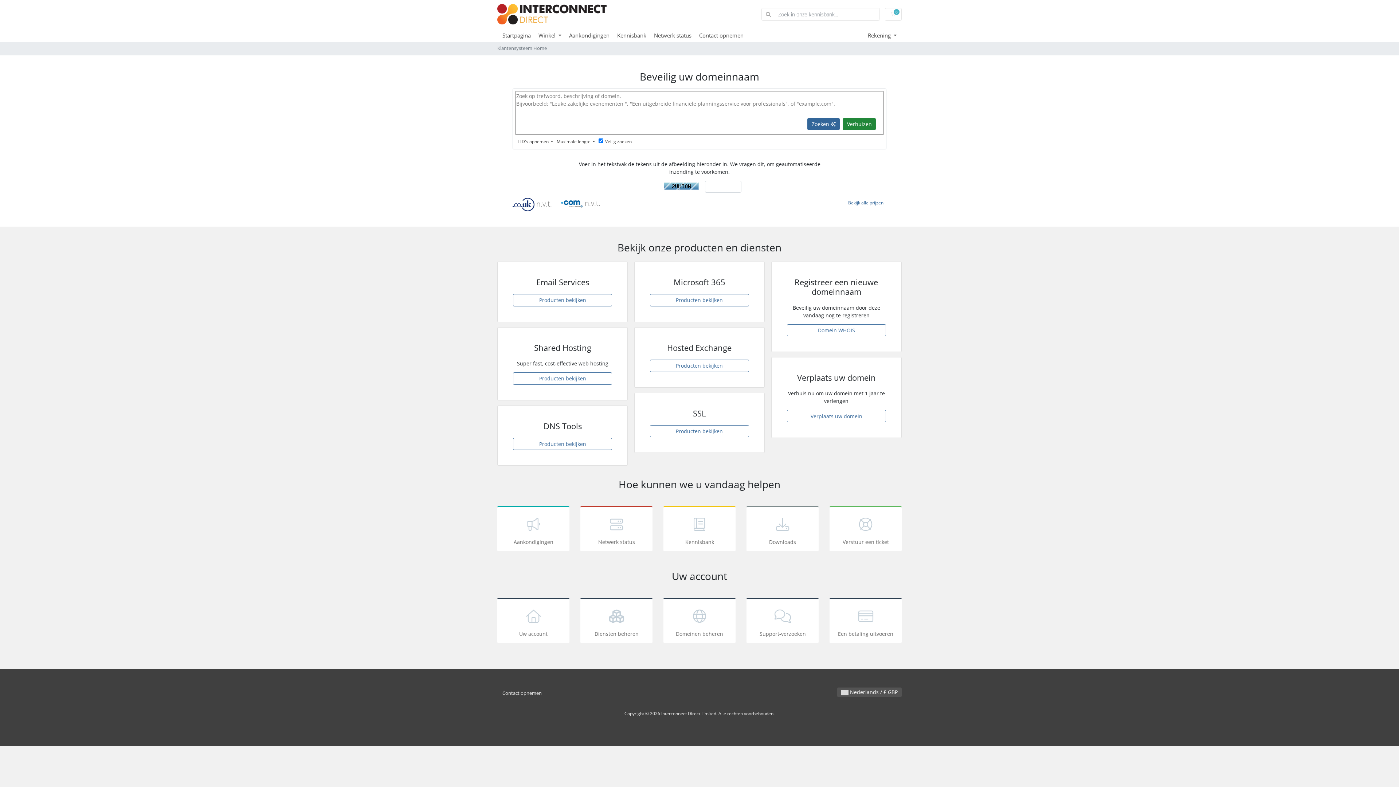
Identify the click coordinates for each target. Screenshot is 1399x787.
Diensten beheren (617, 633)
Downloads (782, 542)
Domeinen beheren (699, 633)
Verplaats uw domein (836, 416)
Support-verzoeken (783, 633)
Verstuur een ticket (866, 542)
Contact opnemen (721, 35)
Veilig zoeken (618, 141)
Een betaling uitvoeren (865, 633)
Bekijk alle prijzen (865, 203)
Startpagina (516, 35)
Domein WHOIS (836, 330)
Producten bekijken (562, 300)
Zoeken (821, 124)
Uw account (533, 633)
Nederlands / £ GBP (873, 692)
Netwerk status (672, 35)
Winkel (547, 35)
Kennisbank (631, 35)
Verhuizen (859, 124)
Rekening (880, 35)
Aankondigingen (589, 35)
